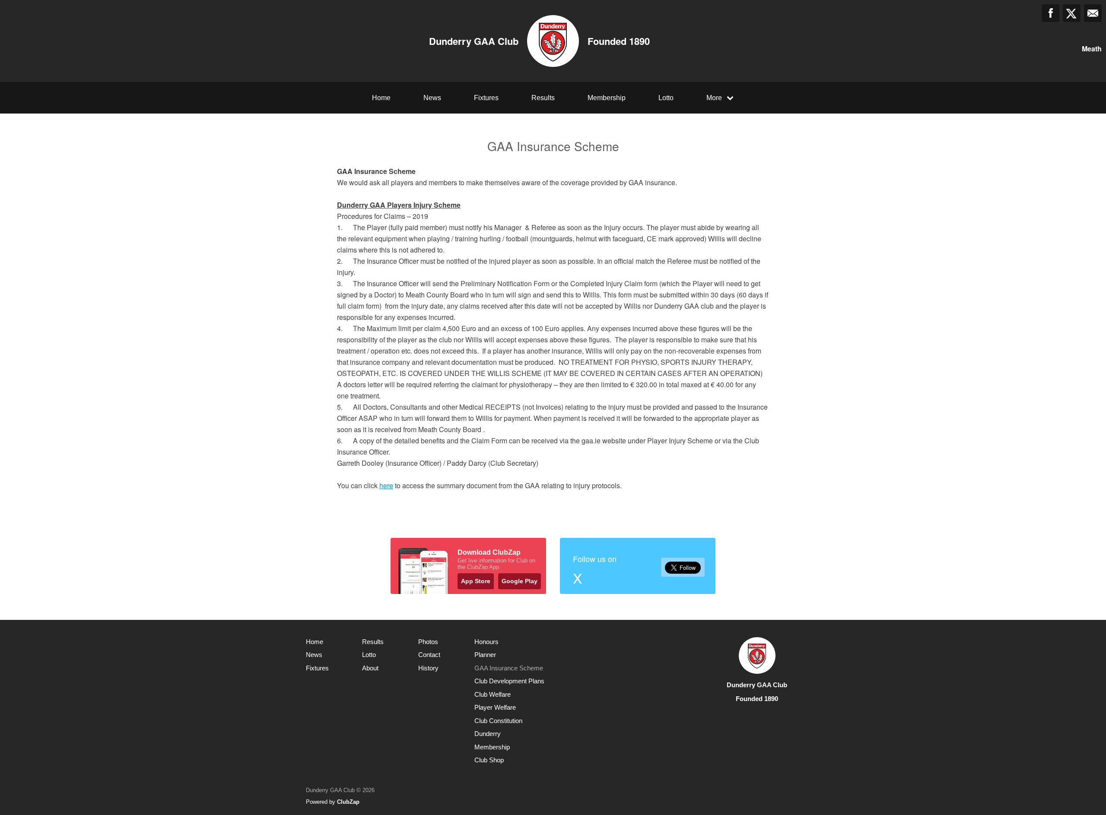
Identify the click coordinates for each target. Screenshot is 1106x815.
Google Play (519, 581)
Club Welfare (492, 694)
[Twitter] (1072, 13)
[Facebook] (1050, 13)
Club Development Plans (509, 681)
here (386, 485)
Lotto (666, 97)
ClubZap (348, 802)
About (370, 668)
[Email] (1093, 13)
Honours (486, 641)
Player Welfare (495, 707)
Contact (429, 654)
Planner (485, 654)
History (428, 668)
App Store (475, 581)
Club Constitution (498, 720)
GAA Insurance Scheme (508, 668)
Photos (428, 641)
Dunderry (487, 733)
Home (381, 97)
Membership (607, 97)
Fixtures (486, 97)
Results (543, 97)
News (432, 97)
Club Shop (489, 760)
